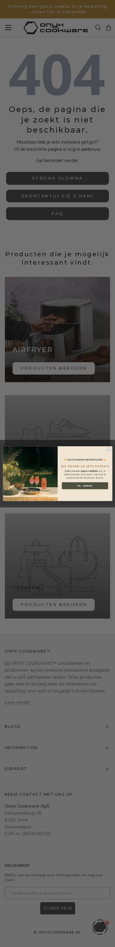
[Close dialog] (108, 449)
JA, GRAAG (85, 485)
